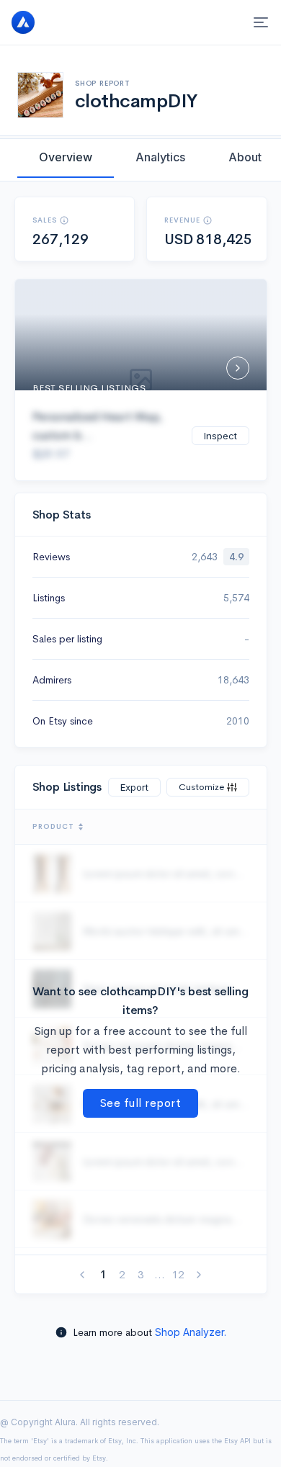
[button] (64, 220)
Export (134, 787)
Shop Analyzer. (190, 1332)
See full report (141, 1103)
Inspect (220, 435)
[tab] (65, 157)
